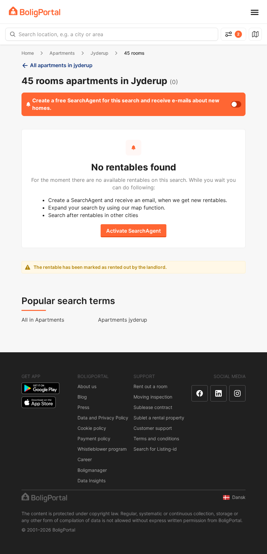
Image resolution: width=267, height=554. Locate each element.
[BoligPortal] (34, 12)
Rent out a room (150, 386)
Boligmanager (92, 470)
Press (83, 407)
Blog (82, 397)
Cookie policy (91, 428)
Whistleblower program (102, 449)
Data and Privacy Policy (102, 417)
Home (27, 53)
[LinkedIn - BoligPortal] (218, 393)
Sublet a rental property (159, 417)
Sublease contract (153, 407)
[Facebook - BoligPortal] (199, 393)
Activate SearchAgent (133, 230)
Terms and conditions (156, 438)
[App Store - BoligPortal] (38, 402)
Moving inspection (153, 397)
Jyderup (99, 53)
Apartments (62, 53)
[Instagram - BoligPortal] (237, 393)
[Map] (255, 34)
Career (84, 459)
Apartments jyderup (122, 319)
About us (86, 386)
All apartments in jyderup (61, 65)
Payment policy (93, 438)
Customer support (153, 428)
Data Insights (91, 480)
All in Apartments (42, 319)
